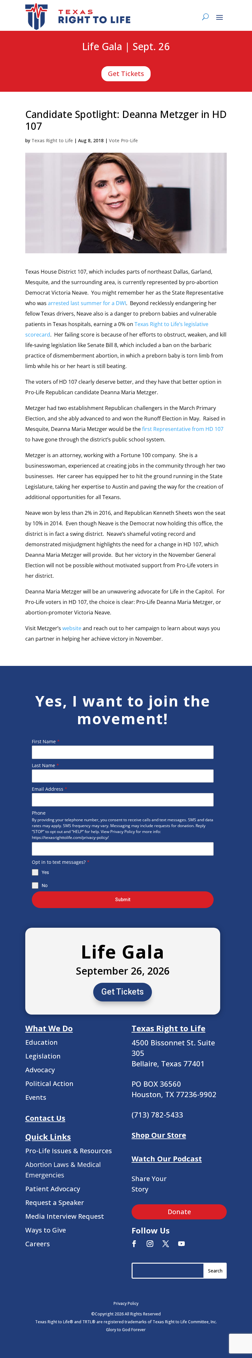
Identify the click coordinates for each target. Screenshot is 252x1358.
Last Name (45, 765)
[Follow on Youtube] (181, 1243)
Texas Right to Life (52, 140)
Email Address (49, 789)
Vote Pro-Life (123, 140)
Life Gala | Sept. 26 (126, 47)
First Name (46, 741)
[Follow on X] (165, 1243)
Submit (122, 899)
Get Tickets (126, 73)
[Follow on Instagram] (150, 1243)
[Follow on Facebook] (134, 1243)
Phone (39, 813)
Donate (179, 1211)
